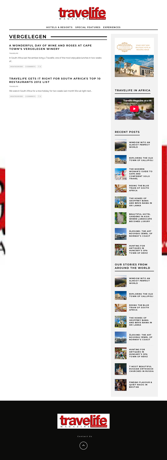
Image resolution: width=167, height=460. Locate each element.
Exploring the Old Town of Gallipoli (141, 159)
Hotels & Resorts (59, 27)
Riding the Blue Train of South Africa (139, 188)
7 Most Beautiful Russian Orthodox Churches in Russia (141, 368)
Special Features (88, 27)
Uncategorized (16, 66)
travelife (13, 53)
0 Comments (30, 66)
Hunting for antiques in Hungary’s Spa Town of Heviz (138, 249)
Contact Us (84, 436)
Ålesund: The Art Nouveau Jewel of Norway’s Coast (140, 233)
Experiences (112, 27)
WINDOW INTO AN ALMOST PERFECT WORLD (139, 144)
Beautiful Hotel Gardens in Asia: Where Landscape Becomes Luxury (140, 218)
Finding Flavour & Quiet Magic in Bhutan (140, 384)
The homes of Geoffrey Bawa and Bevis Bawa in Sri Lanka (140, 202)
